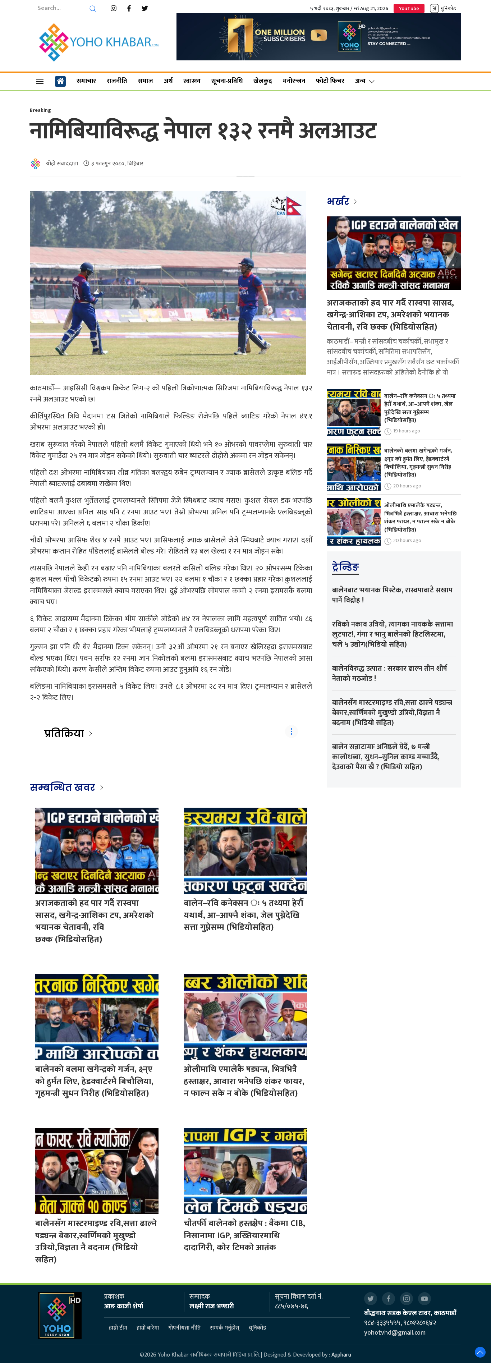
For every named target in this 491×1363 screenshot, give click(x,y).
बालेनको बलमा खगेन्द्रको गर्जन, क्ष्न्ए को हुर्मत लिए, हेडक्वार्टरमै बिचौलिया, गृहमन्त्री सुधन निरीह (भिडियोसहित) (94, 1081)
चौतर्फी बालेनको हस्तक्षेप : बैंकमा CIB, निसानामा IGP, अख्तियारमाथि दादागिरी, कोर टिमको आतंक (244, 1235)
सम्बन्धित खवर (62, 787)
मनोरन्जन (294, 81)
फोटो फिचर (330, 81)
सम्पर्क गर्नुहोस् (224, 1327)
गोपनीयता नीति (184, 1327)
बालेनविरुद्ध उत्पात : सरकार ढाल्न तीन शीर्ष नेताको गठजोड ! (389, 673)
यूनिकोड (257, 1327)
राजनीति (117, 81)
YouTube (409, 8)
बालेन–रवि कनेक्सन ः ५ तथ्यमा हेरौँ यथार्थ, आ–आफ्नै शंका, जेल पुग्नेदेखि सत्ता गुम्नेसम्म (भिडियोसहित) (243, 915)
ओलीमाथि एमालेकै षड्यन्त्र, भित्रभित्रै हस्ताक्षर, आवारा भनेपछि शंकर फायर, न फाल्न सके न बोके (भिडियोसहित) (244, 1081)
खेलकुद (262, 81)
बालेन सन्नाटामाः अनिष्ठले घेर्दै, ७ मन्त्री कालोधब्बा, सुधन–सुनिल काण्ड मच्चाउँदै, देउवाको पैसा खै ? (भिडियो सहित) (386, 757)
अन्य (360, 81)
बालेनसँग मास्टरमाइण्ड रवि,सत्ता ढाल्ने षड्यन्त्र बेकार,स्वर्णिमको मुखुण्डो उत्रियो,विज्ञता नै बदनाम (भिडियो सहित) (96, 1241)
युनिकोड (448, 8)
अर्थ (168, 81)
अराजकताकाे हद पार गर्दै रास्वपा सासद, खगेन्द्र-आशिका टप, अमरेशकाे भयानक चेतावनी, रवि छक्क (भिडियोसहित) (94, 921)
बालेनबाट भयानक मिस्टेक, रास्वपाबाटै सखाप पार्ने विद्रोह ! (392, 595)
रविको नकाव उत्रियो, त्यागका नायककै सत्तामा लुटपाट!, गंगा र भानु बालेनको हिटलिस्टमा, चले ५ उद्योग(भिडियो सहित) (392, 634)
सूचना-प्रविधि (227, 81)
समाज (145, 81)
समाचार (86, 81)
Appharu (341, 1355)
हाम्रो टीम (118, 1327)
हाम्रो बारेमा (148, 1327)
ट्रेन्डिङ (345, 567)
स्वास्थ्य (192, 81)
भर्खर (339, 201)
